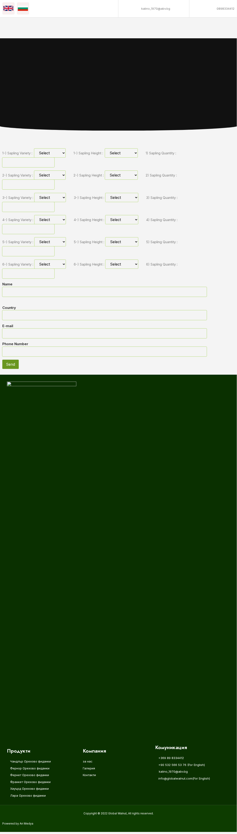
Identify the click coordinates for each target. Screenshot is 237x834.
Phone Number (15, 344)
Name (7, 284)
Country (9, 307)
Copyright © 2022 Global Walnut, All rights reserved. (118, 813)
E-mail (7, 326)
